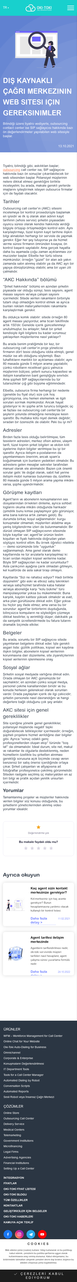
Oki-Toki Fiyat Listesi (20, 1189)
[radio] (26, 848)
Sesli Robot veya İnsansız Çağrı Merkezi (29, 1097)
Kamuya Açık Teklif (18, 1222)
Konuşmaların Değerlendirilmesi (24, 1064)
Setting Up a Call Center (19, 1168)
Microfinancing (13, 1146)
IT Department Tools (16, 1069)
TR (5, 7)
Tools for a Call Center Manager (23, 1075)
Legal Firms (11, 1152)
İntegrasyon (14, 1178)
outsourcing (11, 170)
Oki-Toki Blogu (15, 1195)
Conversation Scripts (17, 1086)
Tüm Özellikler (16, 1200)
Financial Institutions (16, 1163)
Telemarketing (12, 1135)
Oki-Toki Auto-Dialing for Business (25, 1047)
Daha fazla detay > (39, 920)
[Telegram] (30, 1234)
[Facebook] (8, 1234)
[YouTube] (42, 1234)
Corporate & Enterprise (18, 1058)
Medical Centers (14, 1130)
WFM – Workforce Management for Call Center (33, 1036)
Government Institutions (18, 1141)
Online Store (11, 1113)
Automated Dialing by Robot (21, 1080)
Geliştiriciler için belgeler (25, 1211)
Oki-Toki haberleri (18, 1217)
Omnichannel (12, 1053)
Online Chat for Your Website (22, 1041)
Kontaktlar (13, 1206)
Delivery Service (14, 1124)
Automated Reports (16, 1091)
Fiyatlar (10, 1183)
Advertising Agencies (17, 1157)
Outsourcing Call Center (19, 1118)
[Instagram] (19, 1234)
